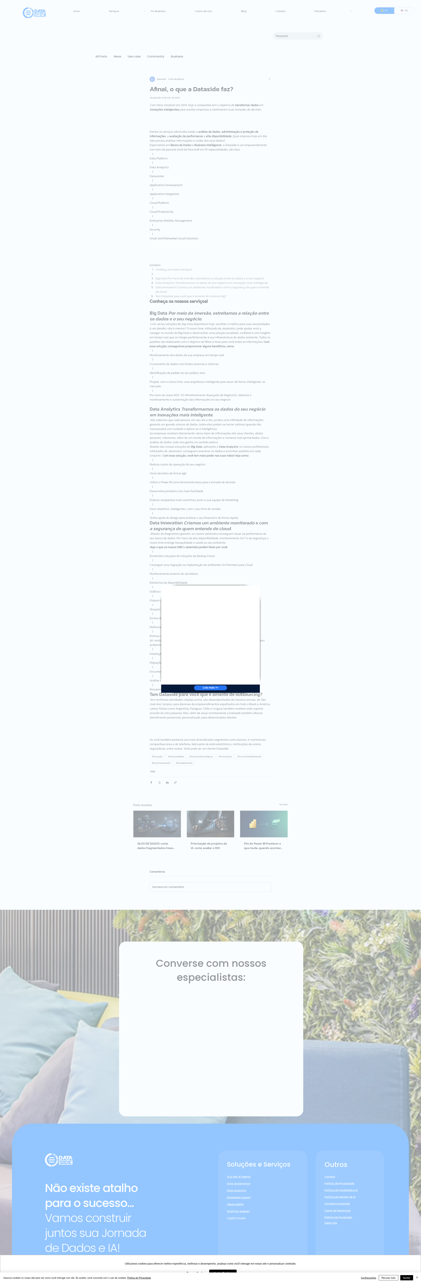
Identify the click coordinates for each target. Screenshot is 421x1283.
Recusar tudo (389, 1277)
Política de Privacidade (139, 1277)
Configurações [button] (368, 1277)
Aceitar (406, 1277)
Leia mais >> (210, 687)
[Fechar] (417, 1277)
